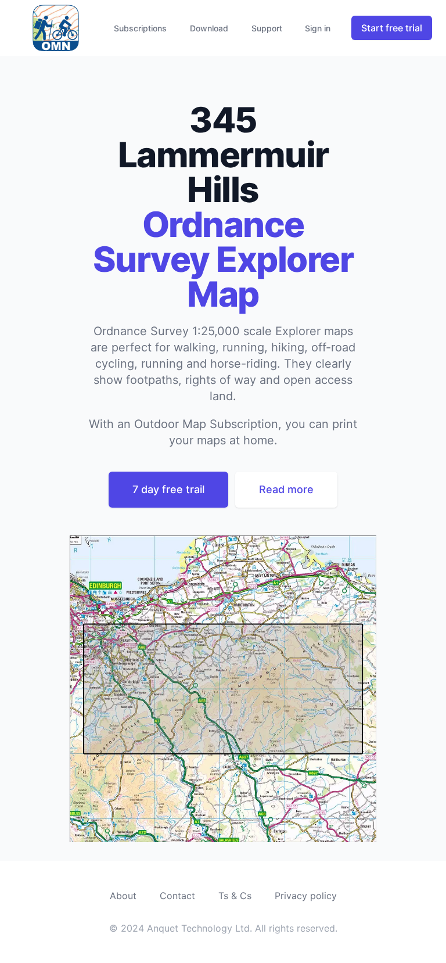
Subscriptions (140, 28)
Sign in (317, 28)
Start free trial (391, 28)
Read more (286, 489)
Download (209, 28)
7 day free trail (168, 489)
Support (266, 28)
